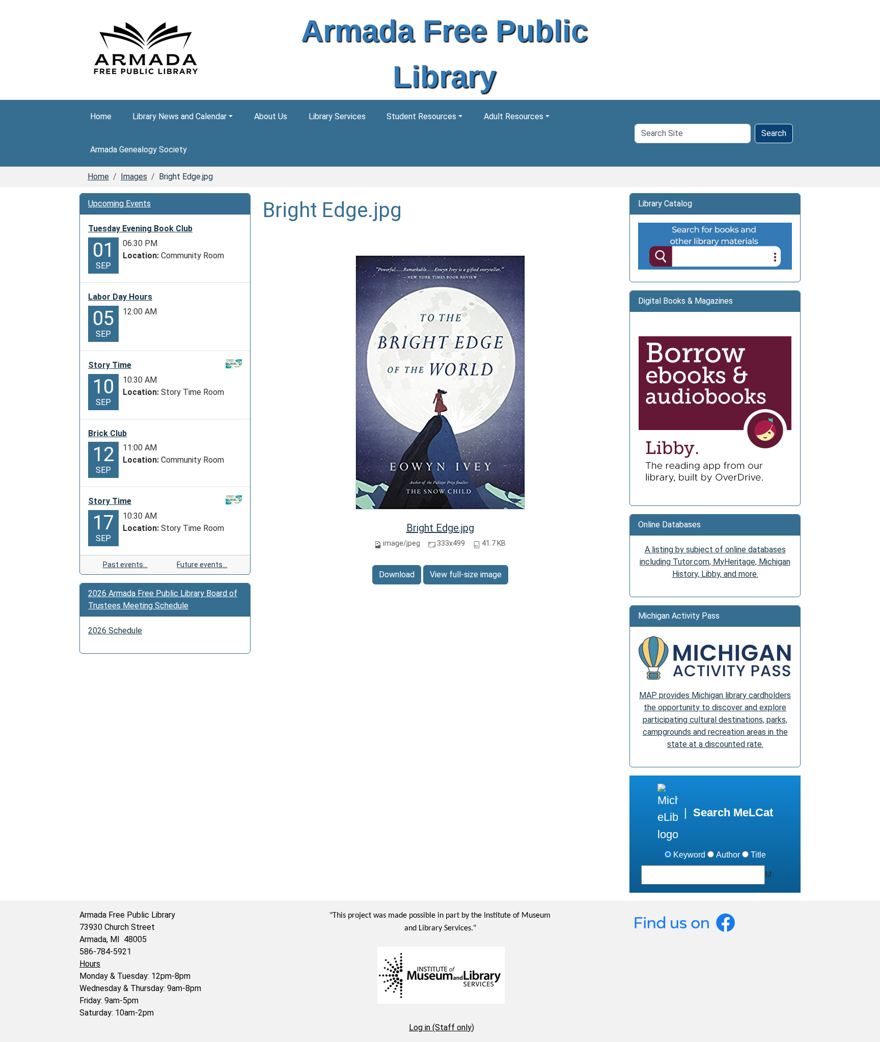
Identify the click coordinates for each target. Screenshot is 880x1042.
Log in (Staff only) (441, 1027)
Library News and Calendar (179, 116)
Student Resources (421, 116)
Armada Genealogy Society (138, 149)
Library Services (337, 116)
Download (397, 574)
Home (101, 116)
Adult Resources (513, 116)
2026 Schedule (115, 630)
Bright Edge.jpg (440, 528)
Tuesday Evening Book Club (140, 228)
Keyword (689, 854)
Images (134, 176)
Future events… (202, 564)
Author (728, 854)
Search (773, 133)
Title (758, 854)
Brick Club (107, 433)
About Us (270, 116)
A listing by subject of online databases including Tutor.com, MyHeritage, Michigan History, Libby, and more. (715, 562)
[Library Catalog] (715, 245)
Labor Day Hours (120, 297)
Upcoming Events (119, 203)
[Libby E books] (715, 412)
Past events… (125, 564)
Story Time (109, 365)
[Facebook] (684, 921)
